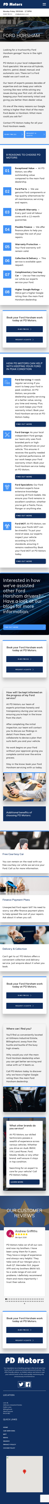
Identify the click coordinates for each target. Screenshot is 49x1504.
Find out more (24, 424)
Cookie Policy (9, 1448)
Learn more (17, 1182)
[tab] (6, 1299)
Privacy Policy (9, 1444)
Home (5, 1427)
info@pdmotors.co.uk (22, 14)
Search (6, 1441)
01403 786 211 (7, 14)
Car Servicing (9, 1431)
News (5, 1437)
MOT (5, 1434)
